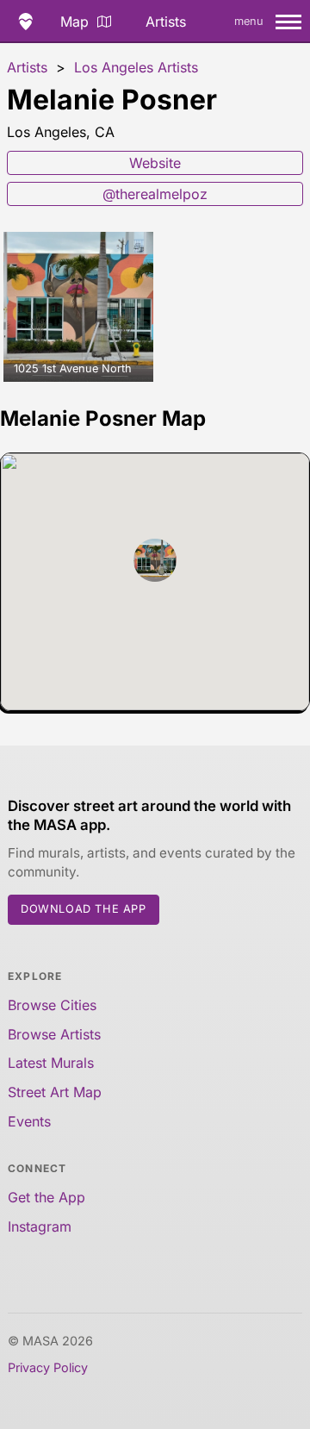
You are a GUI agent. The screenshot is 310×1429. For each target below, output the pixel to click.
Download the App (83, 908)
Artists (166, 21)
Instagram (39, 1226)
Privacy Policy (48, 1367)
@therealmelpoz (155, 194)
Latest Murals (51, 1062)
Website (155, 163)
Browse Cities (52, 1005)
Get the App (46, 1197)
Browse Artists (54, 1034)
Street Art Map (55, 1092)
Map (74, 21)
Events (29, 1121)
